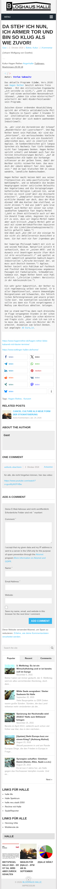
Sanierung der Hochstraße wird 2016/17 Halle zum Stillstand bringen (32, 716)
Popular (11, 658)
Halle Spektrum (12, 798)
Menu (7, 17)
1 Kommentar (46, 48)
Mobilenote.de (12, 827)
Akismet (39, 554)
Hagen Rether (16, 85)
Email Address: (12, 581)
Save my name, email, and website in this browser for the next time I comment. (25, 612)
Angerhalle (28, 63)
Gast (4, 48)
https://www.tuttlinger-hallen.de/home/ (20, 349)
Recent (28, 658)
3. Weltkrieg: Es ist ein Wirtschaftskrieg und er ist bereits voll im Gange (34, 668)
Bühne (28, 48)
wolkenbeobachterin (13, 467)
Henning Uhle (11, 823)
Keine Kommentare (21, 418)
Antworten (48, 467)
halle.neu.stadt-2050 (15, 802)
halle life (9, 794)
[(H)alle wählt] (46, 851)
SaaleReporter (12, 810)
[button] (15, 356)
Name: (8, 568)
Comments (46, 658)
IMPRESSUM (28, 885)
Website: (9, 595)
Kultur (35, 48)
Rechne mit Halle (13, 806)
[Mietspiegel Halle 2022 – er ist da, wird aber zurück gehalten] (10, 851)
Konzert (27, 398)
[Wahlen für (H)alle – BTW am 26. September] (28, 851)
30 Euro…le (28, 328)
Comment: (10, 519)
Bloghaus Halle (31, 882)
